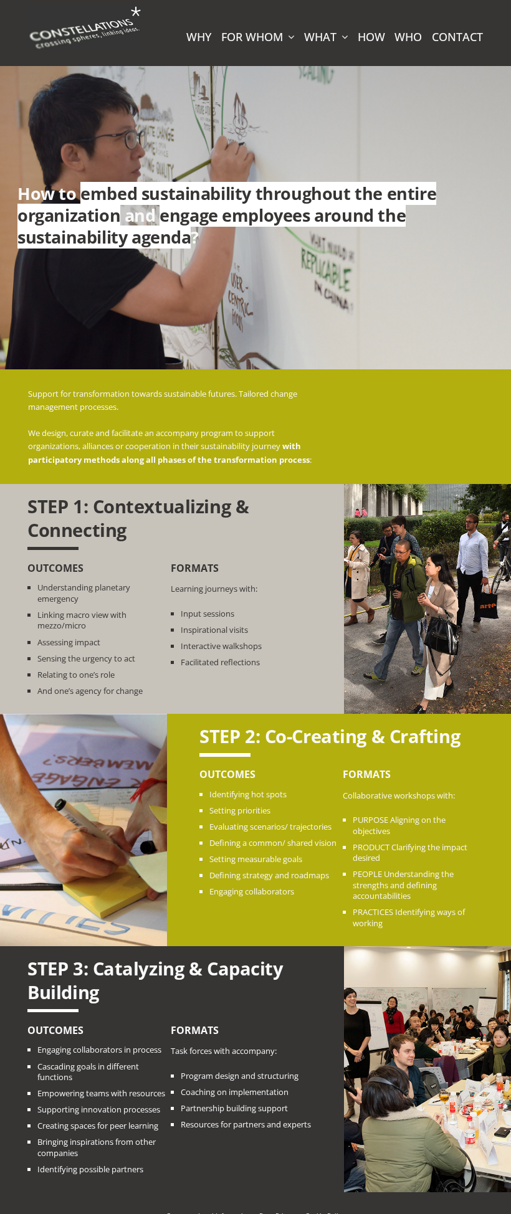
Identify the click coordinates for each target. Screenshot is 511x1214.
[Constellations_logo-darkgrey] (85, 9)
